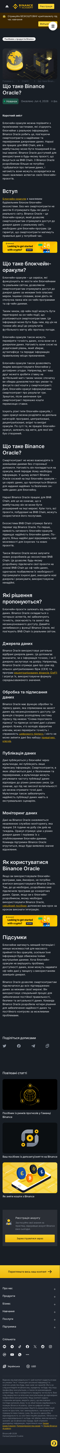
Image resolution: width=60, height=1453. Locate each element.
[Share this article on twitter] (4, 1046)
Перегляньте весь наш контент (27, 1271)
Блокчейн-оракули (14, 198)
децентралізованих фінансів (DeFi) (35, 672)
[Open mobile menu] (58, 6)
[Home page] (23, 6)
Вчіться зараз (47, 23)
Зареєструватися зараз (30, 1238)
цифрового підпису (31, 733)
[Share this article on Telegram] (33, 1046)
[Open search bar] (35, 6)
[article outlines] (53, 26)
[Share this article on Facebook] (19, 1046)
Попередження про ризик (28, 1426)
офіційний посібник (15, 905)
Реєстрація (46, 6)
